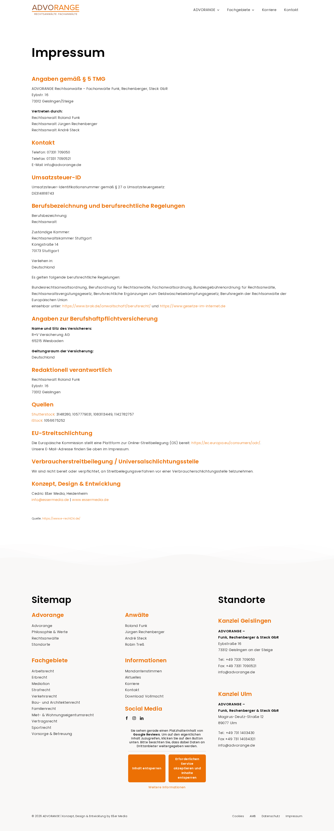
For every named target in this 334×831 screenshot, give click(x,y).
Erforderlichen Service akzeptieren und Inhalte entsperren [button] (187, 768)
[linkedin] (142, 718)
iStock (37, 420)
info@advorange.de (236, 672)
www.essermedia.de (90, 499)
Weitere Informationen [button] (166, 787)
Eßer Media (119, 816)
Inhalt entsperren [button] (146, 768)
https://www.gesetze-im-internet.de (192, 306)
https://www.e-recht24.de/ (61, 518)
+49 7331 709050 (240, 659)
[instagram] (134, 718)
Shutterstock (43, 414)
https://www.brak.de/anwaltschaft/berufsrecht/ (106, 306)
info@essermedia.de (50, 499)
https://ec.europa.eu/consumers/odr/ (225, 442)
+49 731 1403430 (240, 732)
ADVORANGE (51, 816)
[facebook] (127, 718)
